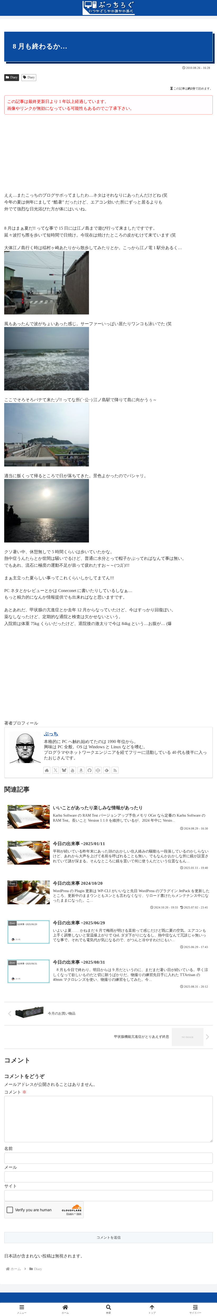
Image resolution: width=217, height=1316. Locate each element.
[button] (200, 892)
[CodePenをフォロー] (98, 770)
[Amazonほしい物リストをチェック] (81, 770)
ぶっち (51, 733)
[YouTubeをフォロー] (72, 770)
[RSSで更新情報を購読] (115, 770)
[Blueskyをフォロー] (64, 770)
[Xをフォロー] (55, 770)
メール (10, 1167)
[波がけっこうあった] (46, 358)
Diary (13, 77)
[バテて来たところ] (46, 434)
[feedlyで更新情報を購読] (106, 770)
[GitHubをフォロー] (89, 770)
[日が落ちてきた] (46, 510)
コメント (15, 1092)
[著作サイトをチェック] (46, 770)
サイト (10, 1186)
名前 (8, 1148)
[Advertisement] (108, 154)
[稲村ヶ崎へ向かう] (46, 282)
